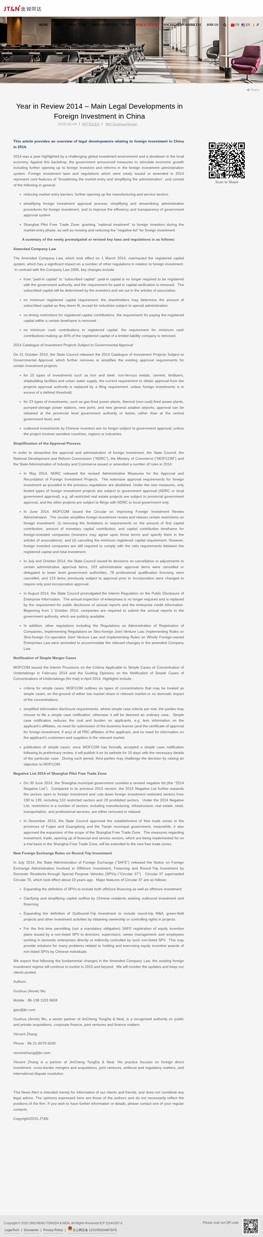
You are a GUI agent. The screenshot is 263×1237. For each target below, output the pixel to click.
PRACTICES (78, 25)
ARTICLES (90, 124)
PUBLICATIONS (147, 25)
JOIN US (212, 25)
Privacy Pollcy (53, 1230)
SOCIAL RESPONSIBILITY (182, 25)
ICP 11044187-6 (111, 1223)
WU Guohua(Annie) (121, 124)
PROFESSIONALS (104, 25)
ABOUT (58, 25)
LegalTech (12, 1230)
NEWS (126, 25)
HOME (43, 25)
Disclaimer (31, 1230)
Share (255, 90)
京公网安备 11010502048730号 (95, 1230)
